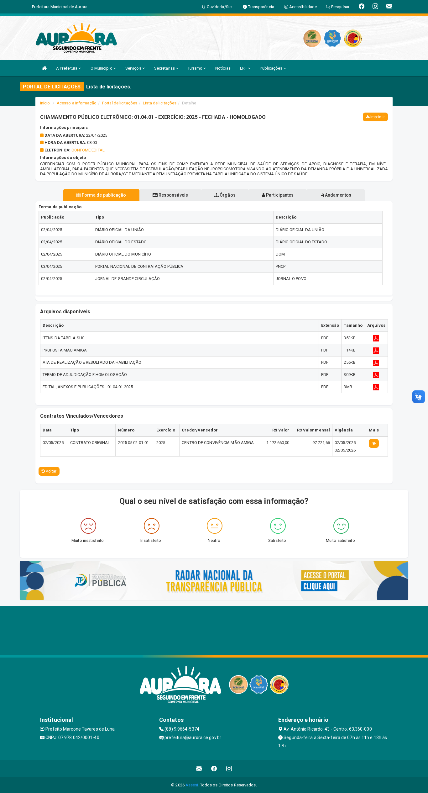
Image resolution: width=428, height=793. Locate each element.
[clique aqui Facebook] (214, 768)
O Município (102, 68)
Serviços (133, 68)
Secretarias (165, 68)
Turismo (195, 68)
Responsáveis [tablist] (173, 195)
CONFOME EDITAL (87, 150)
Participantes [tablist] (279, 195)
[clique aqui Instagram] (229, 768)
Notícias (223, 68)
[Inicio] (44, 68)
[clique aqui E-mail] (199, 768)
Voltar (50, 471)
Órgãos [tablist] (227, 195)
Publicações (271, 68)
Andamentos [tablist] (337, 195)
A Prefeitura (67, 68)
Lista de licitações (159, 103)
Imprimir (377, 117)
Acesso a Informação (77, 103)
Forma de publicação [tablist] (103, 195)
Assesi (191, 785)
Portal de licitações (119, 103)
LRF (244, 68)
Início (45, 103)
